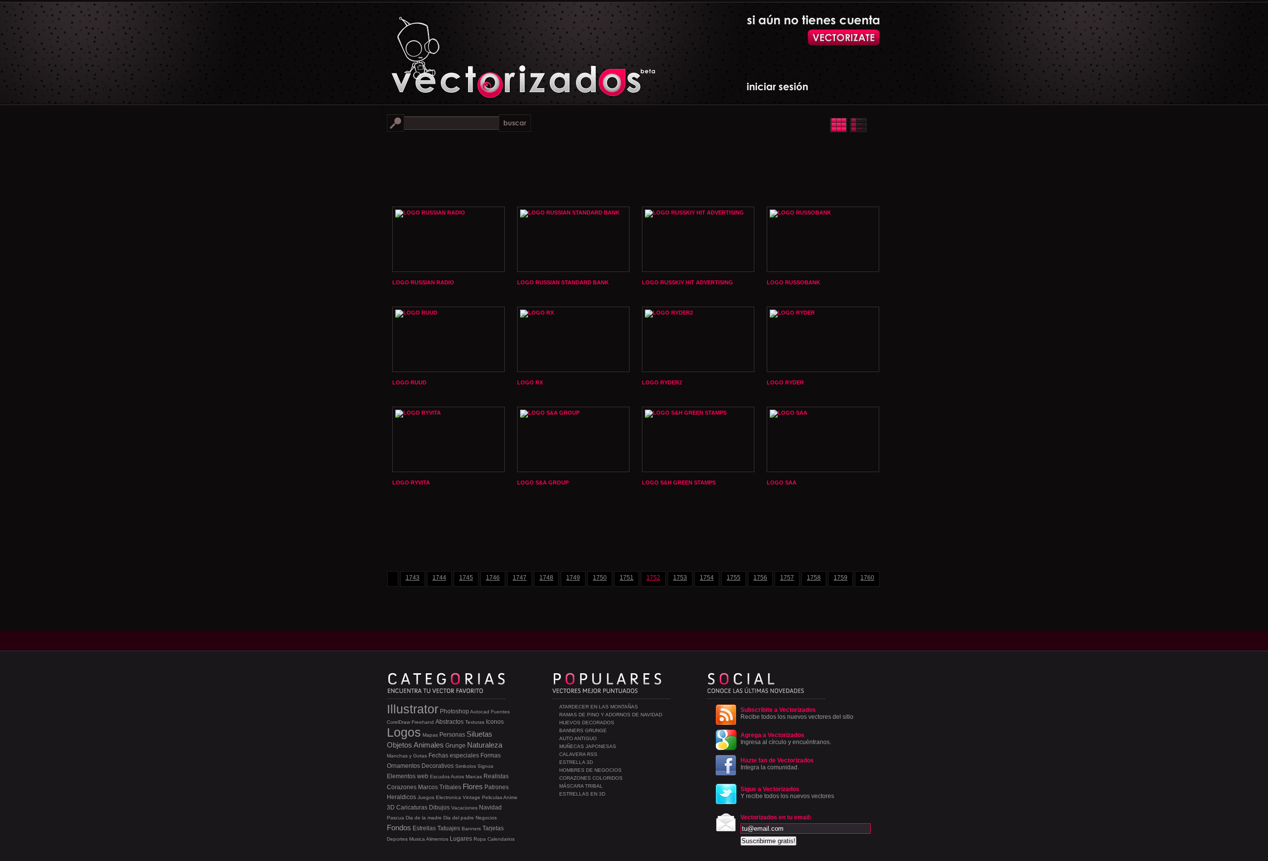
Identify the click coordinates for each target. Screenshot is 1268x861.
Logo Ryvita (411, 482)
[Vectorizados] (478, 50)
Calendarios (501, 839)
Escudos (440, 776)
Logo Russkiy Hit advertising (687, 282)
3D (391, 807)
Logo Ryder (785, 382)
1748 (546, 577)
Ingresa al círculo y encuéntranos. (785, 739)
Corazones (402, 787)
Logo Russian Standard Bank (563, 282)
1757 (787, 577)
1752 (653, 577)
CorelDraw (398, 722)
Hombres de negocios (590, 770)
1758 (814, 577)
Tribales (450, 787)
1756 (760, 577)
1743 (413, 577)
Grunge (455, 745)
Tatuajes (448, 828)
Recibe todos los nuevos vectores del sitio (796, 713)
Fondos (399, 827)
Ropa (480, 839)
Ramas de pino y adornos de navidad (610, 714)
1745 (466, 577)
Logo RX (530, 382)
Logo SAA (781, 482)
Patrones (496, 787)
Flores (473, 786)
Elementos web (407, 776)
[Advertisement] (634, 168)
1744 (439, 577)
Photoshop (454, 711)
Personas (452, 734)
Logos (404, 732)
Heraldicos (401, 797)
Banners (471, 828)
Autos (457, 776)
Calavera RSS (578, 754)
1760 (867, 577)
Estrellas (424, 828)
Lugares (461, 838)
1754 (707, 577)
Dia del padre (458, 817)
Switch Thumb (848, 125)
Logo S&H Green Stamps (679, 482)
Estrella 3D (576, 762)
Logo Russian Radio (423, 282)
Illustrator (412, 709)
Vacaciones (464, 807)
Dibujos (439, 807)
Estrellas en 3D (582, 794)
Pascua (395, 817)
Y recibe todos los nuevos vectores (787, 793)
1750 (600, 577)
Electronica (448, 797)
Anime (510, 797)
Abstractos (449, 721)
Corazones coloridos (591, 778)
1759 (840, 577)
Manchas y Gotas (407, 755)
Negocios (486, 817)
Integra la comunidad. (777, 764)
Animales (429, 745)
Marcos (428, 787)
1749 (573, 577)
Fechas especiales (453, 755)
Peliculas (492, 797)
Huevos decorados (586, 722)
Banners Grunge (583, 730)
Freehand (423, 722)
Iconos (495, 721)
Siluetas (479, 734)
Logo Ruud (409, 382)
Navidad (490, 807)
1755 (733, 577)
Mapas (430, 735)
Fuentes (500, 711)
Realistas (496, 776)
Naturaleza (484, 745)
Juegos (426, 797)
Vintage (471, 797)
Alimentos (437, 839)
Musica (417, 839)
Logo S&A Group (543, 482)
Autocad (479, 711)
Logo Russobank (793, 282)
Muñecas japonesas (587, 746)
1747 (520, 577)
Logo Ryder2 (662, 382)
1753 (680, 577)
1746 (493, 577)
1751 (627, 577)
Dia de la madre (424, 817)
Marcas (474, 776)
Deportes (397, 839)
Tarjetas (493, 828)
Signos (485, 766)
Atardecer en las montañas (598, 706)
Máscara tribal (581, 786)
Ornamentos (403, 765)
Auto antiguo (578, 738)
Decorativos (438, 765)
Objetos (399, 745)
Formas (490, 755)
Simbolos (465, 766)
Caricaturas (411, 807)
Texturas (474, 722)
